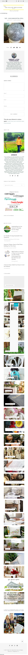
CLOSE (16, 304)
